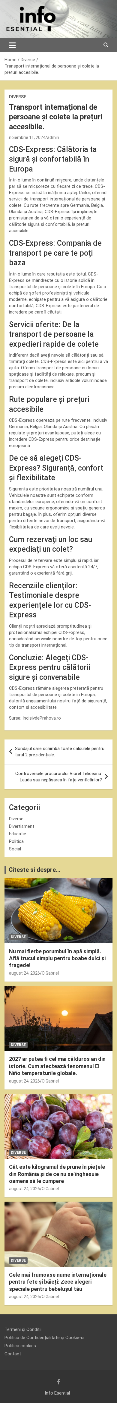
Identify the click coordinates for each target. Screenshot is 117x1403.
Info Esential (57, 1393)
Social (15, 849)
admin (53, 137)
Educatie (17, 834)
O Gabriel (50, 973)
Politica (16, 841)
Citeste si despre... (34, 869)
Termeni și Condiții (22, 1329)
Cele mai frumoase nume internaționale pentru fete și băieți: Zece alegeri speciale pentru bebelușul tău (57, 1282)
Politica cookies (20, 1345)
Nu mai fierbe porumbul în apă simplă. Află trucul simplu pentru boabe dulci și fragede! (57, 958)
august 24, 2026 (24, 973)
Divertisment (21, 826)
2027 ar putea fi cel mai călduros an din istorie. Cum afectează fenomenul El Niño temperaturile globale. (57, 1066)
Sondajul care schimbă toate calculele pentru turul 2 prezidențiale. (59, 752)
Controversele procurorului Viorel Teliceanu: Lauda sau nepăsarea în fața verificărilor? (58, 777)
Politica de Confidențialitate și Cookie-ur (44, 1337)
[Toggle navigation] (12, 45)
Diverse (17, 96)
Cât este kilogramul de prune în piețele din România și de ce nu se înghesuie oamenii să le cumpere (57, 1174)
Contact (12, 1354)
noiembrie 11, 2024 (27, 137)
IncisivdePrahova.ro (41, 718)
